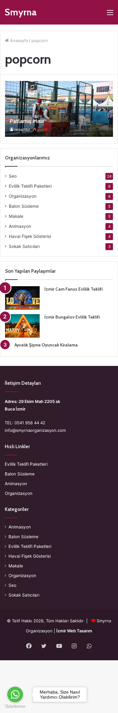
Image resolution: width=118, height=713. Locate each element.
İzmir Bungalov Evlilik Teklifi (72, 317)
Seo (13, 176)
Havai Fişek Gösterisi (30, 236)
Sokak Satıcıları (24, 246)
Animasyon (20, 226)
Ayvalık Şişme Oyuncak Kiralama (46, 345)
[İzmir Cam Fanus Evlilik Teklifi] (22, 298)
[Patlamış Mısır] (59, 109)
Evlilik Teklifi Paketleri (30, 186)
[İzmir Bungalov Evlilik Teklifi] (22, 326)
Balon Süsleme (24, 206)
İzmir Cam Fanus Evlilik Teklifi (73, 289)
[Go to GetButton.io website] (15, 707)
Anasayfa (18, 40)
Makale (16, 216)
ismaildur (22, 129)
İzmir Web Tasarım (74, 630)
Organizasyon (23, 196)
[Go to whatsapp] (15, 694)
